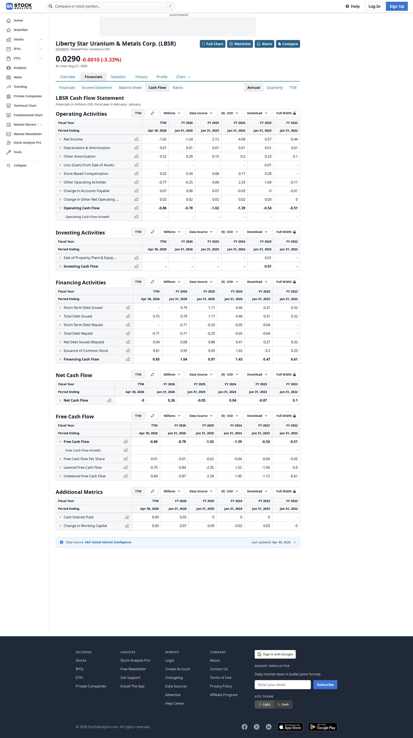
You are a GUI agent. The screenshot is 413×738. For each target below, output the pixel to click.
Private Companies (91, 686)
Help (355, 6)
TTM (293, 87)
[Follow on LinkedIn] (268, 726)
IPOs (79, 669)
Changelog (174, 677)
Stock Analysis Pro (135, 660)
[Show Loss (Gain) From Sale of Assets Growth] (60, 165)
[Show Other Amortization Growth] (60, 156)
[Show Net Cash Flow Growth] (60, 400)
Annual (253, 87)
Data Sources (176, 686)
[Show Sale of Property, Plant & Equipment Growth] (60, 258)
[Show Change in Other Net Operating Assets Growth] (60, 199)
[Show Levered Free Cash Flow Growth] (60, 467)
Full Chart (214, 44)
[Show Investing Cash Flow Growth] (60, 266)
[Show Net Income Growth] (60, 139)
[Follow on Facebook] (244, 726)
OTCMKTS (62, 49)
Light (266, 704)
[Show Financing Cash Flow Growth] (60, 359)
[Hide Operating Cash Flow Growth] (60, 208)
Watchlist (242, 44)
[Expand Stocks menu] (41, 39)
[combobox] (110, 6)
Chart (181, 76)
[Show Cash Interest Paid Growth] (60, 517)
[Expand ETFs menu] (41, 58)
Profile (162, 76)
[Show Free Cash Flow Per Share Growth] (60, 459)
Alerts (267, 44)
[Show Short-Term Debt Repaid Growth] (60, 325)
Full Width (284, 113)
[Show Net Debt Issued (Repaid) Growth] (60, 342)
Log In (374, 6)
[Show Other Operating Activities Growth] (60, 182)
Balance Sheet (130, 87)
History (141, 76)
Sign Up (397, 6)
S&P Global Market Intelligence (108, 542)
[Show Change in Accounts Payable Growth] (60, 191)
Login (169, 660)
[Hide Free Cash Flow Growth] (60, 441)
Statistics (118, 76)
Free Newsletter (133, 669)
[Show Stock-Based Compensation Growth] (60, 173)
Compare (290, 44)
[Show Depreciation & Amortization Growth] (60, 148)
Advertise (172, 694)
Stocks (81, 660)
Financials (93, 76)
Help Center (175, 703)
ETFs (79, 677)
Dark (285, 704)
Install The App (132, 686)
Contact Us (219, 669)
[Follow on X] (256, 726)
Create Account (177, 669)
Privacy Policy (221, 686)
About (215, 660)
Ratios (178, 87)
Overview (67, 76)
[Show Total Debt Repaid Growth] (60, 333)
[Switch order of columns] (152, 113)
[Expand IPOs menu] (41, 49)
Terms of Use (220, 677)
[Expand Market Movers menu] (41, 125)
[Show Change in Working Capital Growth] (60, 526)
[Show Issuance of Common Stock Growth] (60, 350)
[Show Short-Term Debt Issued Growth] (60, 307)
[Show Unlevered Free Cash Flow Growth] (60, 476)
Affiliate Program (224, 694)
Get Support (130, 677)
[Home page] (18, 6)
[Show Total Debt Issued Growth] (60, 316)
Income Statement (97, 87)
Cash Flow (157, 87)
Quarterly (275, 87)
